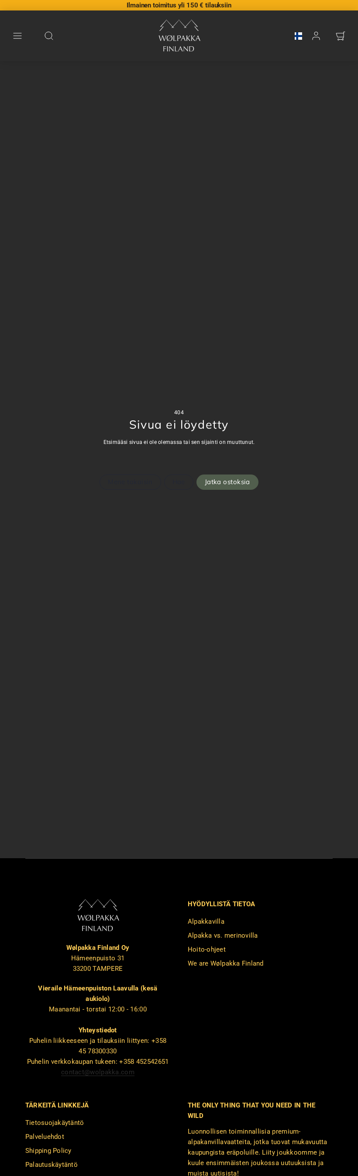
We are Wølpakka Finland (226, 963)
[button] (17, 35)
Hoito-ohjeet (207, 949)
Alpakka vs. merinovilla (223, 935)
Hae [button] (178, 482)
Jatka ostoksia (227, 482)
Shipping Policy (48, 1151)
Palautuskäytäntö (51, 1165)
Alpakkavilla (206, 921)
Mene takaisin (130, 482)
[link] (295, 36)
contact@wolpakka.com (97, 1072)
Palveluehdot (44, 1137)
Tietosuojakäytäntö (54, 1123)
